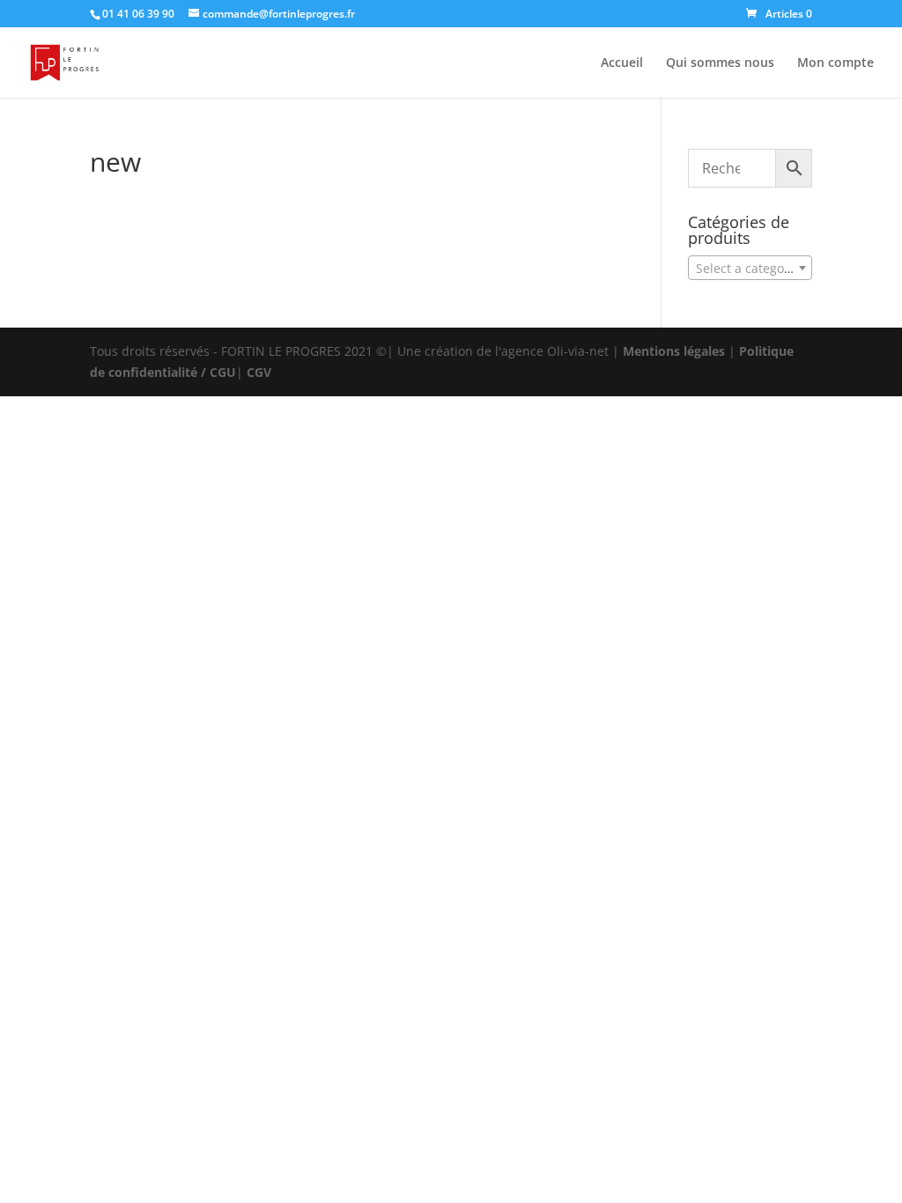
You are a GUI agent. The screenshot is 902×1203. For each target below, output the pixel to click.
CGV (259, 372)
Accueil (622, 63)
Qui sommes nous (720, 63)
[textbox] (750, 268)
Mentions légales (674, 351)
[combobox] (750, 267)
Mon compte (835, 63)
